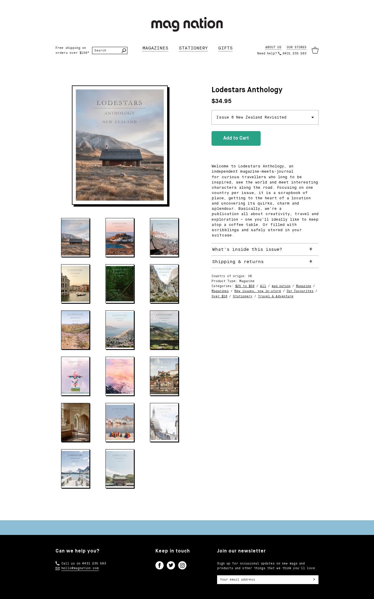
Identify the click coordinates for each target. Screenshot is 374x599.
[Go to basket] (315, 50)
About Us (273, 47)
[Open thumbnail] (75, 237)
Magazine (303, 286)
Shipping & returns (238, 262)
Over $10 (219, 296)
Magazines (155, 48)
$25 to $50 (244, 286)
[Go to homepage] (187, 24)
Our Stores (297, 47)
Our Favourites (300, 291)
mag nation (281, 286)
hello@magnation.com (80, 568)
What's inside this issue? (247, 249)
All (263, 286)
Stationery (193, 48)
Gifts (225, 48)
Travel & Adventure (275, 296)
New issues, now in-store (257, 291)
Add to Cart (236, 138)
